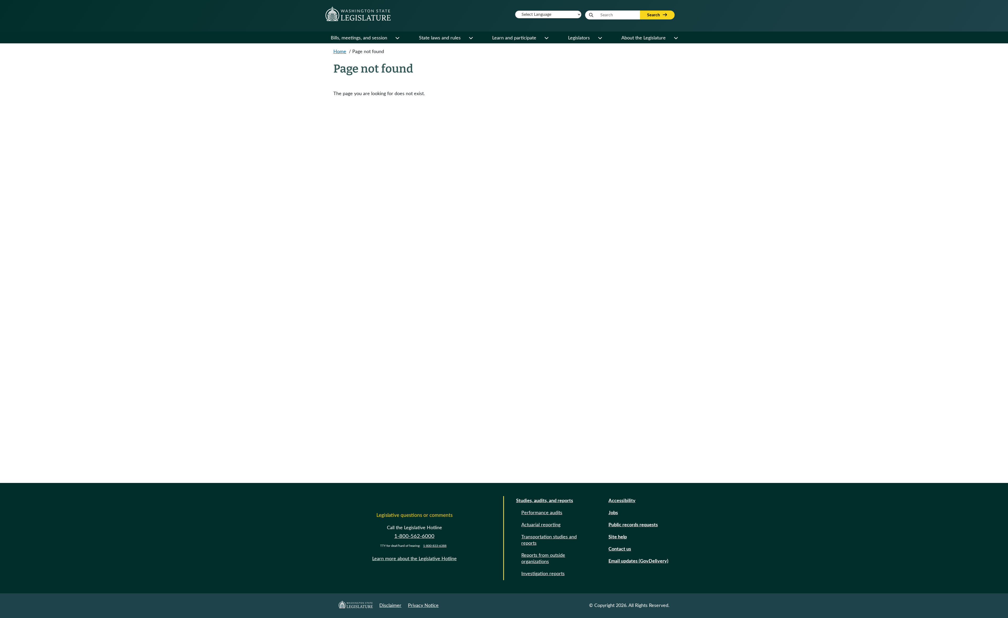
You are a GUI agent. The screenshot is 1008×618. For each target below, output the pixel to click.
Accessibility (622, 500)
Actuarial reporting (540, 525)
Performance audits (541, 513)
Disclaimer (390, 605)
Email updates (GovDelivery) (638, 561)
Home (339, 51)
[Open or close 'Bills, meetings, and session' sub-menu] (397, 38)
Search (654, 15)
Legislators (579, 38)
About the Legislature (643, 38)
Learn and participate (514, 38)
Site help (617, 537)
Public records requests (633, 525)
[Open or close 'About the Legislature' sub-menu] (675, 38)
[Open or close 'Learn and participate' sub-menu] (546, 38)
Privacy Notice (423, 605)
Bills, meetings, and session (359, 38)
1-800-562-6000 (414, 536)
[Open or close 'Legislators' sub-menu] (599, 38)
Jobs (613, 513)
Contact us (619, 549)
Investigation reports (543, 573)
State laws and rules (440, 38)
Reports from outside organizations (543, 558)
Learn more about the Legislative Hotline (414, 559)
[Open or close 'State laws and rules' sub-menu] (470, 38)
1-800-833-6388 (435, 545)
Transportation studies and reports (549, 540)
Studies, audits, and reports (544, 500)
